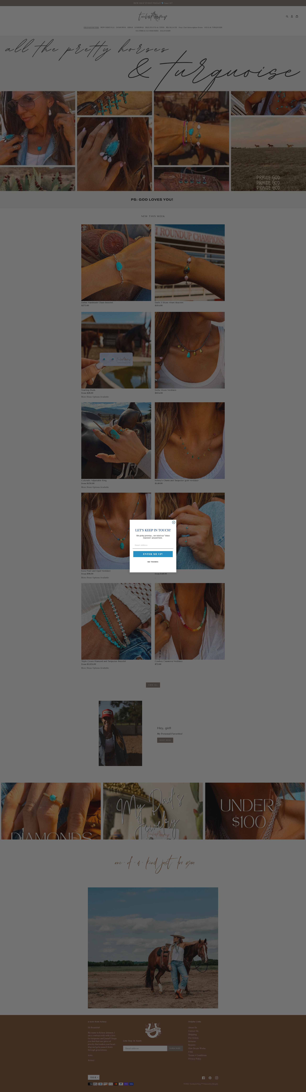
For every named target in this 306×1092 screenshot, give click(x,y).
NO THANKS (153, 562)
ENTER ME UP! (153, 554)
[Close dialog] (173, 522)
